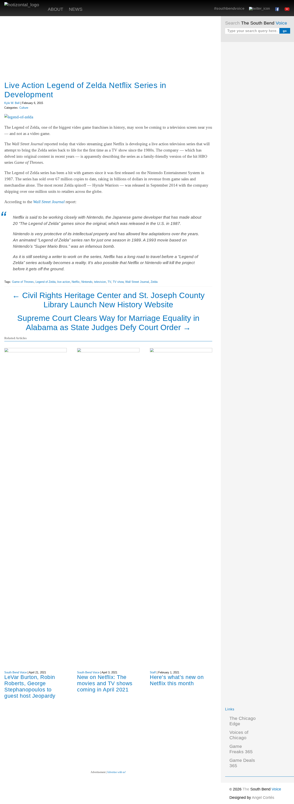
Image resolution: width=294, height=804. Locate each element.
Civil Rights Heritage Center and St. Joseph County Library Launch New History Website (108, 300)
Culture (23, 107)
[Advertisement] (257, 110)
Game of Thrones (23, 281)
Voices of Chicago (238, 735)
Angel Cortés (263, 797)
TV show (118, 281)
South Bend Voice (15, 672)
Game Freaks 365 (241, 749)
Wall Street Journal (49, 201)
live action (63, 281)
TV (109, 281)
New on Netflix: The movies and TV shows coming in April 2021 (105, 683)
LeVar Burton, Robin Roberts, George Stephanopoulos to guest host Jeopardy (30, 686)
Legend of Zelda (46, 281)
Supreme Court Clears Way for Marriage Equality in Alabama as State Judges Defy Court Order (108, 323)
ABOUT (55, 9)
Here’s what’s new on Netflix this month (177, 680)
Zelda (154, 281)
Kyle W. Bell (12, 103)
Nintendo (86, 281)
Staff (153, 672)
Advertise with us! (116, 772)
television (100, 281)
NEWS (75, 9)
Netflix (76, 281)
